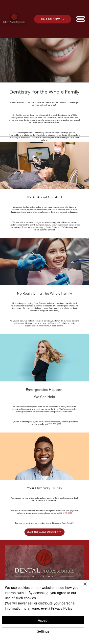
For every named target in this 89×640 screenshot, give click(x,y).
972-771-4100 (54, 424)
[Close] (82, 587)
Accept (43, 620)
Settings (43, 631)
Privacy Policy (61, 608)
